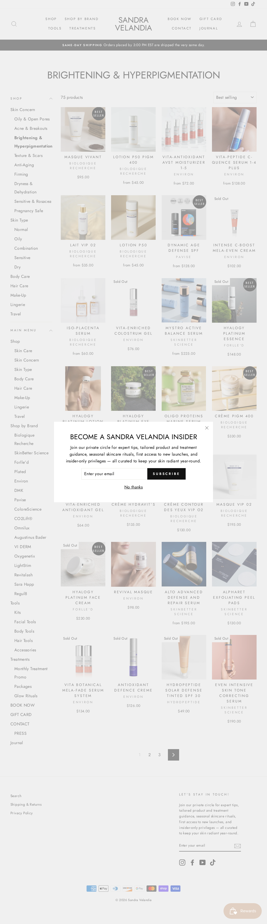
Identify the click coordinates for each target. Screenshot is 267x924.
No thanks (133, 487)
